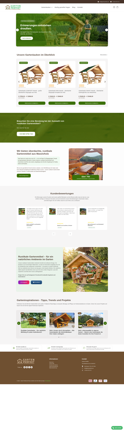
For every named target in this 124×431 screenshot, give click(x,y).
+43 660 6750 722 (115, 1)
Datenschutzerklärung (53, 366)
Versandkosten (48, 380)
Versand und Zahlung (53, 365)
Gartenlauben (46, 7)
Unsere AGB (51, 363)
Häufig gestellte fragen (62, 7)
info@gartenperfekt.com (104, 1)
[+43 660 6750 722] (111, 1)
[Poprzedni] (54, 234)
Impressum (51, 362)
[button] (19, 81)
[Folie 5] (64, 44)
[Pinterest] (32, 367)
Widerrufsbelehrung (53, 367)
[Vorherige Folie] (17, 30)
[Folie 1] (59, 44)
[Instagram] (29, 367)
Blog (73, 7)
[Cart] (117, 7)
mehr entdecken (26, 38)
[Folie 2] (60, 44)
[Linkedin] (27, 367)
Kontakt (80, 7)
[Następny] (70, 234)
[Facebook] (24, 367)
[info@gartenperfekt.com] (98, 1)
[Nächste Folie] (106, 30)
